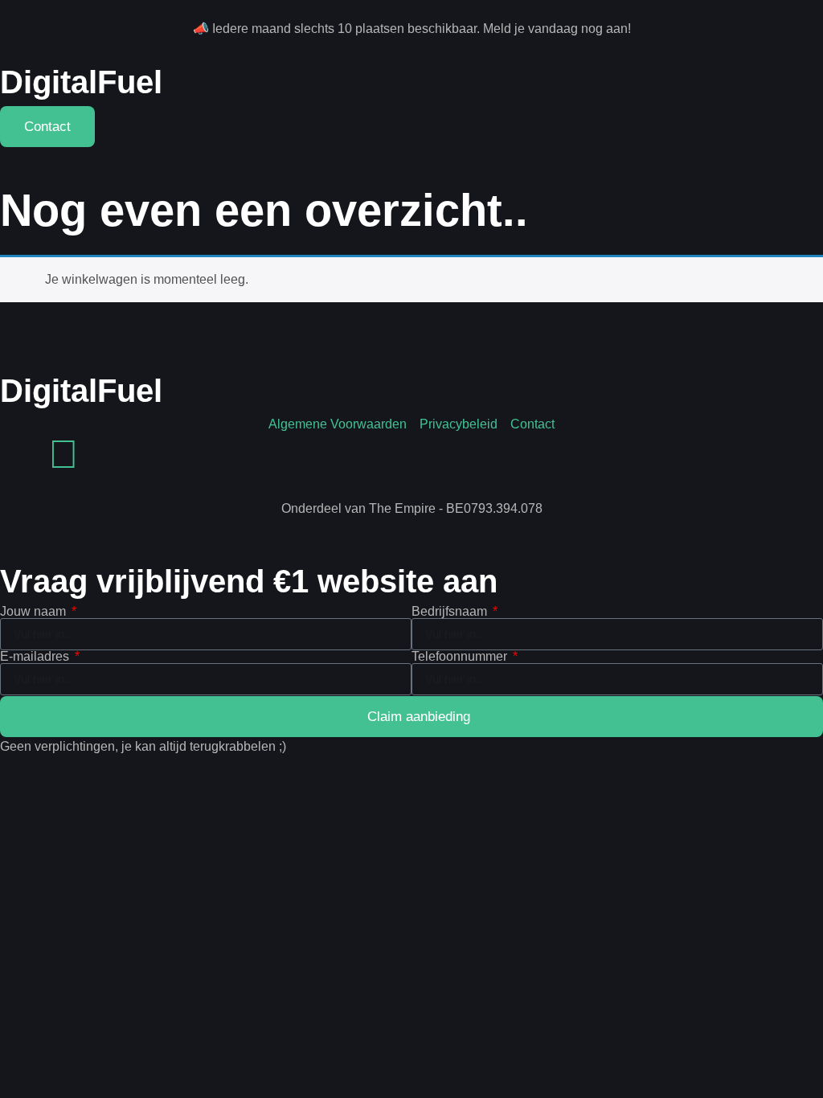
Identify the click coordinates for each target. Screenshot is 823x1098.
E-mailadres (36, 656)
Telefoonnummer (461, 656)
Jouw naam (34, 611)
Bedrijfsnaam (451, 611)
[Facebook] (63, 454)
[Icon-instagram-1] (20, 454)
